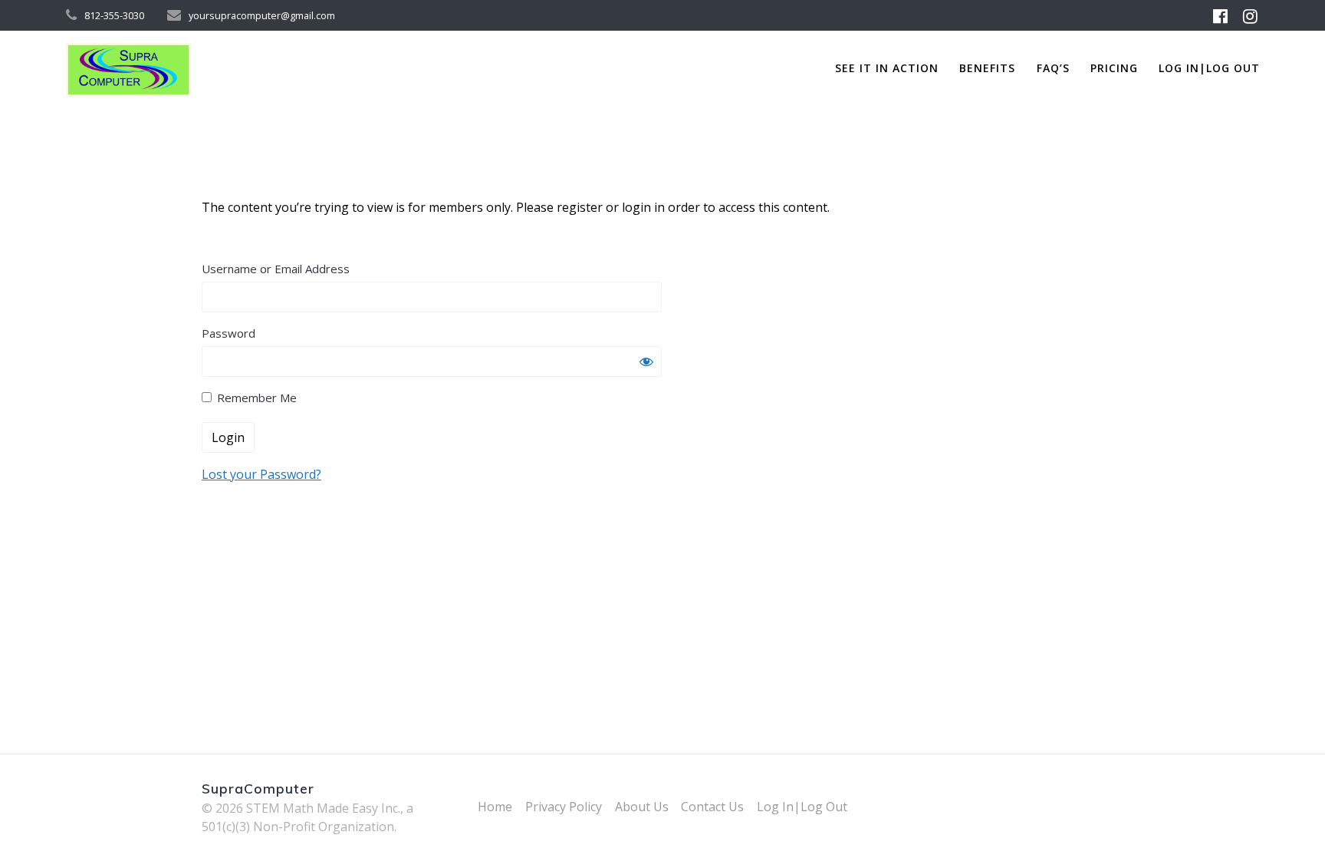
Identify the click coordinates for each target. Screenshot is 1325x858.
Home (495, 806)
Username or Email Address (276, 268)
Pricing (1114, 68)
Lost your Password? (261, 474)
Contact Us (712, 806)
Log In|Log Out (1209, 68)
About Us (642, 806)
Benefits (987, 68)
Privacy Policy (563, 806)
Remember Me (255, 397)
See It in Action (887, 68)
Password (228, 333)
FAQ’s (1053, 68)
